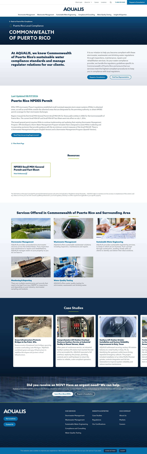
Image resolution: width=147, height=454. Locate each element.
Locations (103, 2)
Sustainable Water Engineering (66, 15)
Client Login (79, 2)
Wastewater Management (45, 15)
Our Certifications (98, 424)
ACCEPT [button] (122, 450)
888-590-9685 (120, 2)
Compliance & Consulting (86, 15)
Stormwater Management (26, 15)
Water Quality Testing (104, 15)
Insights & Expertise (120, 15)
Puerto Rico (20, 21)
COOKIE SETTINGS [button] (110, 450)
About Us (87, 2)
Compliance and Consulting (75, 428)
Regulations (96, 420)
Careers (96, 2)
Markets (122, 420)
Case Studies (97, 415)
